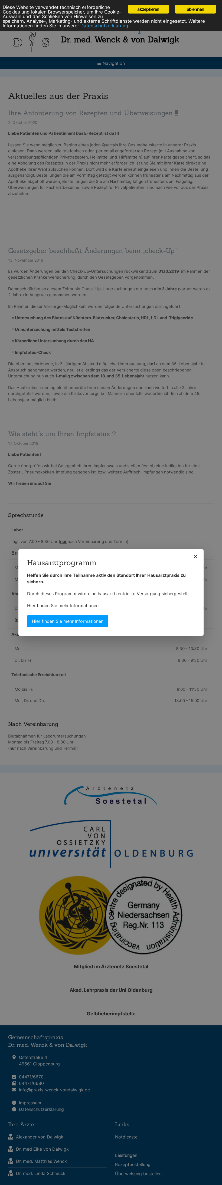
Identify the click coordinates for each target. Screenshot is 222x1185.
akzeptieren (148, 9)
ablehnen (195, 9)
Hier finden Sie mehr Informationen (63, 605)
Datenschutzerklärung (104, 25)
